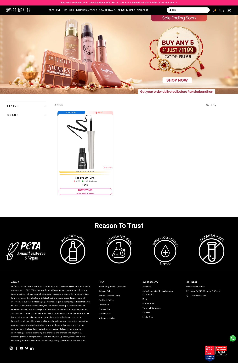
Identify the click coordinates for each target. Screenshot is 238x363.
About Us (146, 286)
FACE (52, 10)
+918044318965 (198, 295)
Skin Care (142, 10)
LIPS (65, 10)
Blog (144, 299)
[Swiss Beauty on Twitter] (26, 348)
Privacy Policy (148, 303)
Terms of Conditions (152, 308)
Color (13, 115)
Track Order (104, 309)
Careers (146, 312)
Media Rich (147, 317)
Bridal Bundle (126, 10)
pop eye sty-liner (85, 178)
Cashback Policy (106, 300)
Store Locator (105, 313)
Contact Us (104, 304)
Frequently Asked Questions (112, 286)
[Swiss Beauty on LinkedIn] (32, 348)
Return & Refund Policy (109, 295)
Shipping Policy (106, 291)
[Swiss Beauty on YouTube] (21, 348)
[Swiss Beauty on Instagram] (11, 348)
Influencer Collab (107, 318)
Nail (71, 10)
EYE (58, 10)
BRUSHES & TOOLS (86, 10)
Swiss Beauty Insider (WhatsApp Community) (157, 293)
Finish (13, 105)
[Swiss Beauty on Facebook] (16, 348)
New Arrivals (107, 10)
